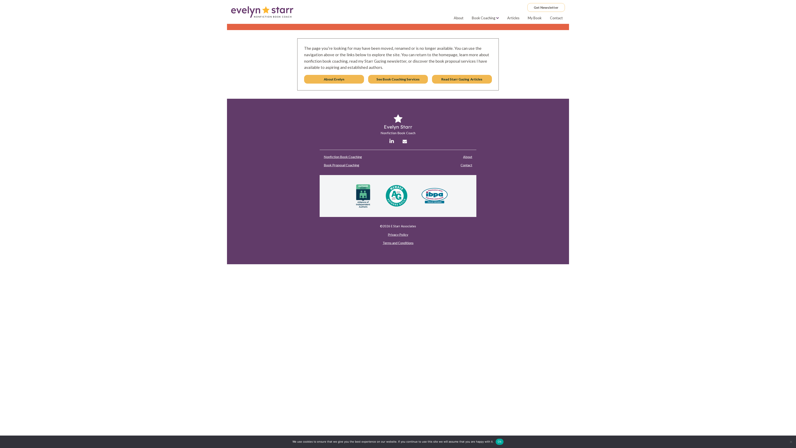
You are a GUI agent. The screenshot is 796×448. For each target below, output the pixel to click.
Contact (556, 18)
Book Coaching (483, 18)
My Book (535, 18)
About (459, 18)
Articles (513, 18)
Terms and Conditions (398, 243)
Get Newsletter (546, 7)
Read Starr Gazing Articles (461, 79)
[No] (791, 442)
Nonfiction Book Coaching (343, 157)
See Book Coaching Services (398, 79)
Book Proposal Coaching (341, 165)
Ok (499, 441)
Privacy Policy (398, 234)
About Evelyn (334, 79)
